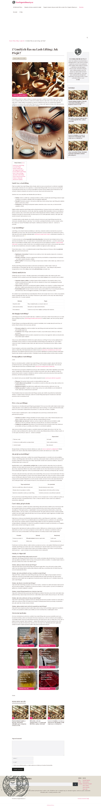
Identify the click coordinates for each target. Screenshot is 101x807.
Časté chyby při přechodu (19, 176)
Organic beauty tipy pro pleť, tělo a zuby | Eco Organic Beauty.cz (60, 7)
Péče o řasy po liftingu (18, 173)
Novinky (81, 7)
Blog (79, 780)
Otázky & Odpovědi (17, 178)
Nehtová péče (86, 782)
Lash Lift (22, 41)
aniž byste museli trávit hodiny (42, 234)
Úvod (10, 41)
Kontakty (80, 783)
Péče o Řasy (16, 41)
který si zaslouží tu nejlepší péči (50, 449)
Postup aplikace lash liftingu (19, 171)
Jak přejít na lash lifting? (18, 175)
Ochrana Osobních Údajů (83, 798)
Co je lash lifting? (17, 167)
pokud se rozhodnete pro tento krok (51, 350)
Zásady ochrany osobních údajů (32, 7)
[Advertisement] (50, 25)
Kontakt (15, 12)
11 (13, 718)
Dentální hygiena (86, 780)
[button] (87, 37)
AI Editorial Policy (17, 7)
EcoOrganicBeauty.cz (24, 2)
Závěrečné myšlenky (18, 179)
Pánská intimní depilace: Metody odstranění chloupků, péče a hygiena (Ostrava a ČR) (19, 723)
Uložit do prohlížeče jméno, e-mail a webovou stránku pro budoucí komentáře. (32, 765)
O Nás (21, 12)
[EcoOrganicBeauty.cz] (13, 2)
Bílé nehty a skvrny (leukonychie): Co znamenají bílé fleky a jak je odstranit (38, 722)
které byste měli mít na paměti (53, 378)
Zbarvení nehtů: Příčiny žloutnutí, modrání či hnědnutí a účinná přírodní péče (77, 153)
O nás (78, 79)
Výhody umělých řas (17, 168)
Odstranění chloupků (87, 783)
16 (31, 718)
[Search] (75, 784)
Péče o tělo (85, 789)
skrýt (23, 162)
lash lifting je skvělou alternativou (33, 318)
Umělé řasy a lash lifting (18, 165)
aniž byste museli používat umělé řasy (45, 366)
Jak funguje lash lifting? (18, 170)
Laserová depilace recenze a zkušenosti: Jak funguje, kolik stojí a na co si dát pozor (56, 722)
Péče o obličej (86, 785)
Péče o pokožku (86, 787)
